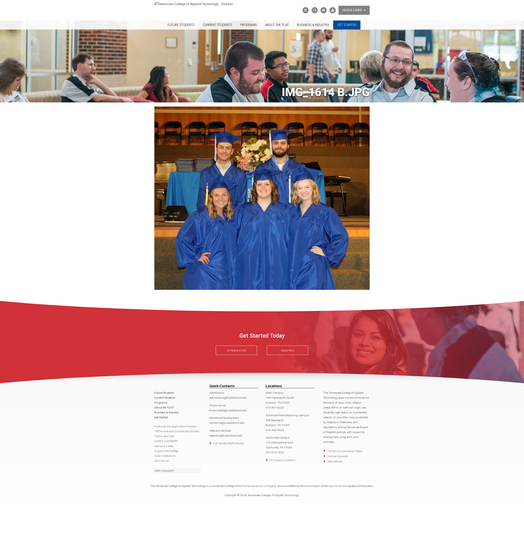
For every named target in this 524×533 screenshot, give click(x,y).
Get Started (346, 25)
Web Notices (334, 461)
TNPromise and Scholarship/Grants (176, 431)
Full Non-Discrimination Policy (344, 451)
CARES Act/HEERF (166, 441)
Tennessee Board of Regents (259, 486)
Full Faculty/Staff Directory (228, 443)
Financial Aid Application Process (175, 426)
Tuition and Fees (164, 436)
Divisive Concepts (337, 456)
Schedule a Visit (236, 350)
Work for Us (161, 460)
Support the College (166, 450)
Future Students (181, 25)
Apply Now (287, 350)
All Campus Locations (282, 460)
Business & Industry (313, 25)
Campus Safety (163, 446)
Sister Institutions (165, 455)
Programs (248, 25)
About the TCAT (277, 25)
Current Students (217, 25)
